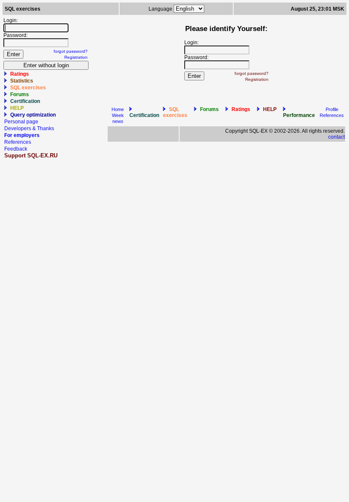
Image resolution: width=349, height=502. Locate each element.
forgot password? (71, 51)
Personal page (21, 122)
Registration (76, 57)
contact (336, 137)
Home (118, 109)
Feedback (15, 149)
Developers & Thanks (29, 128)
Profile (332, 109)
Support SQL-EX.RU (30, 155)
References (17, 142)
